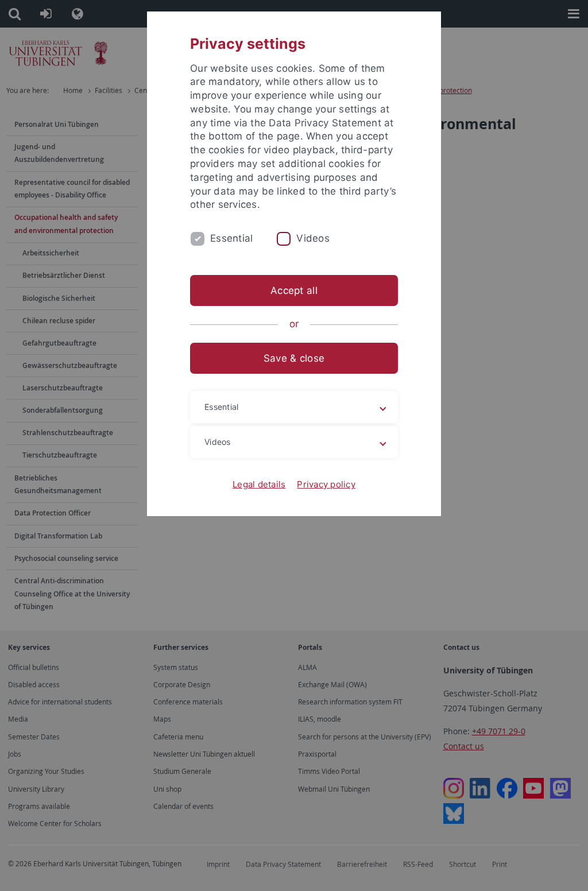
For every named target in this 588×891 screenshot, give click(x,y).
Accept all (294, 290)
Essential (231, 238)
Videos (313, 238)
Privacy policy (326, 484)
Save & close (294, 358)
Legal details (259, 484)
